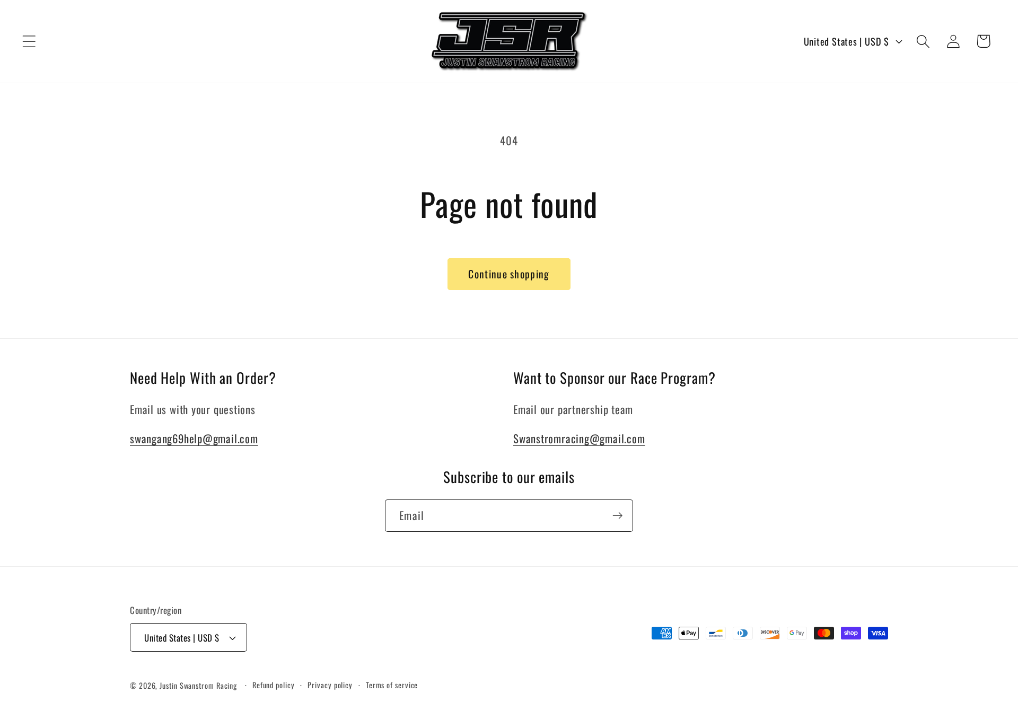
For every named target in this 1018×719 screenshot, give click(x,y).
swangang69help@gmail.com (194, 438)
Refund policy (273, 684)
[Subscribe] (617, 515)
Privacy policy (330, 684)
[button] (29, 41)
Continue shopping (508, 274)
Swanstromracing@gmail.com (579, 438)
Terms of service (392, 684)
